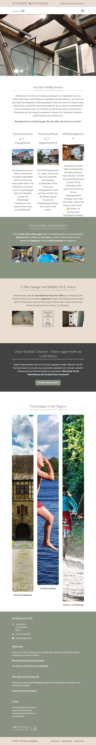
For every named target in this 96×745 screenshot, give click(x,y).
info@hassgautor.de (23, 638)
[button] (82, 11)
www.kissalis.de (18, 716)
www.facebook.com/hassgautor (24, 691)
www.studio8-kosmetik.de (22, 710)
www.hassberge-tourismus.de (23, 713)
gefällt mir (72, 683)
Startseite (55, 741)
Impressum (79, 741)
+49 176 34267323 (40, 3)
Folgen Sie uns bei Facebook (72, 3)
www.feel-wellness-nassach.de (24, 707)
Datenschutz (67, 741)
